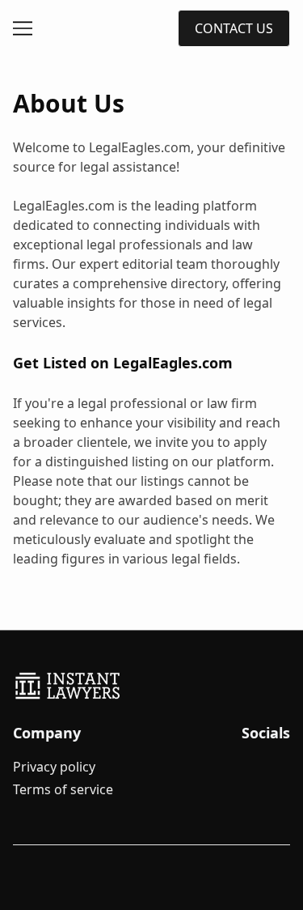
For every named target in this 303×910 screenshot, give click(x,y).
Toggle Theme (43, 900)
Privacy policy (54, 767)
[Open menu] (22, 28)
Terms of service (63, 789)
